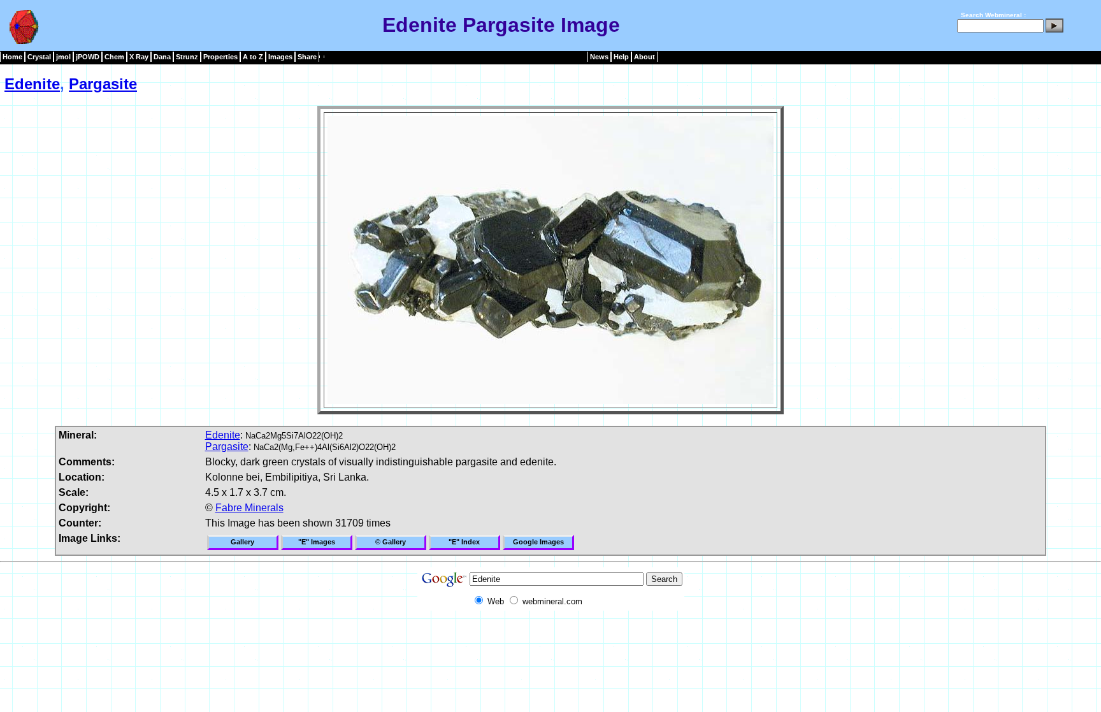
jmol (63, 57)
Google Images (538, 542)
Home (12, 57)
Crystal (39, 57)
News (599, 57)
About (644, 57)
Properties (220, 57)
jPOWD (87, 57)
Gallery (242, 542)
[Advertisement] (550, 639)
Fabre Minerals (249, 507)
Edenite (32, 83)
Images (280, 57)
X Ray (138, 57)
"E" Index (464, 542)
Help (621, 57)
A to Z (253, 57)
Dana (162, 57)
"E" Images (316, 542)
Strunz (187, 57)
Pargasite (103, 83)
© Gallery (390, 542)
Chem (114, 57)
